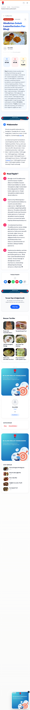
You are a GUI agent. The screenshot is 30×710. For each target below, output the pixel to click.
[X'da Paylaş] (9, 281)
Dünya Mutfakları (15, 7)
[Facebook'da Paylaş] (5, 281)
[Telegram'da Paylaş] (20, 281)
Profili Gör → (15, 414)
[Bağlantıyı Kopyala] (24, 281)
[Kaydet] (25, 19)
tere (20, 135)
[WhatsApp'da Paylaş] (13, 281)
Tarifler (8, 7)
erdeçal (8, 160)
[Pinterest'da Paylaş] (17, 281)
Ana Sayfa (3, 7)
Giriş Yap (15, 307)
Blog (5, 426)
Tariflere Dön (8, 16)
